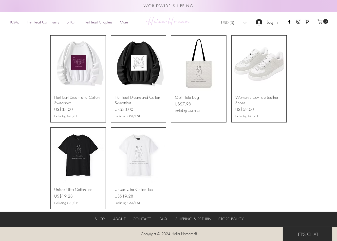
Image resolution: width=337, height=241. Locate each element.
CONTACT (142, 219)
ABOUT (119, 219)
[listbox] (234, 22)
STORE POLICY (230, 219)
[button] (323, 21)
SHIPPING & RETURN (193, 219)
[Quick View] (78, 63)
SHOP (100, 219)
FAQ (163, 219)
